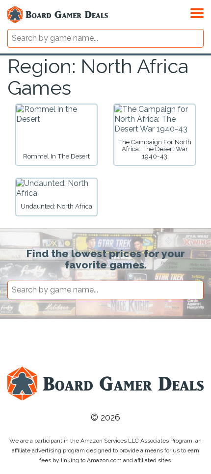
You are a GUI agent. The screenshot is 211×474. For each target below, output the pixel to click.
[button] (197, 12)
